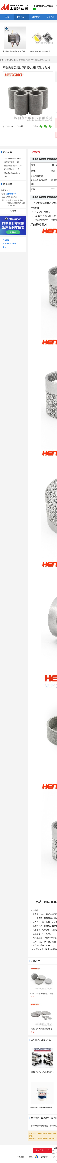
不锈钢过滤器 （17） (12, 169)
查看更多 (13, 211)
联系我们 (32, 1157)
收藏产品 (9, 126)
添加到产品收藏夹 (9, 243)
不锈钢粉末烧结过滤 (39, 1125)
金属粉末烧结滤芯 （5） (13, 173)
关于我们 (20, 1157)
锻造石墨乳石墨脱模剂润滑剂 (41, 1107)
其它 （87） (8, 176)
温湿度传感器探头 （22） (13, 166)
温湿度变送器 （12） (12, 162)
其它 (15, 60)
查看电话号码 (11, 194)
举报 (21, 126)
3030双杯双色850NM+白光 (40, 51)
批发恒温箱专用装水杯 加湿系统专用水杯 (18, 51)
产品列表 (8, 60)
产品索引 (6, 240)
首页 (1, 60)
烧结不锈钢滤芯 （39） (13, 158)
